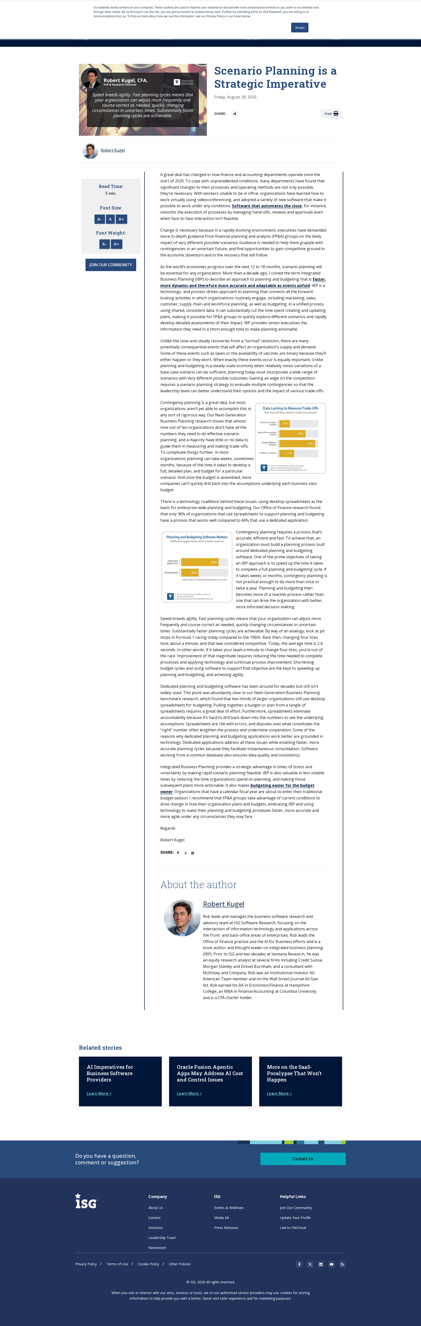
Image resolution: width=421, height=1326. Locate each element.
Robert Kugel (223, 903)
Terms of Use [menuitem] (117, 1264)
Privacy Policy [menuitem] (86, 1264)
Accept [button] (299, 27)
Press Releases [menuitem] (226, 1227)
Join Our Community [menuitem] (296, 1207)
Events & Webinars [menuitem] (229, 1207)
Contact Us (303, 1158)
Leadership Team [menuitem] (162, 1237)
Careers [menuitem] (154, 1217)
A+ (121, 219)
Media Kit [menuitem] (221, 1217)
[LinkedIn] (193, 852)
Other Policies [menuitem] (180, 1264)
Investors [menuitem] (155, 1227)
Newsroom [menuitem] (157, 1247)
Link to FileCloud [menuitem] (293, 1227)
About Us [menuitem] (155, 1207)
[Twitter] (186, 852)
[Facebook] (179, 852)
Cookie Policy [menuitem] (148, 1264)
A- (99, 219)
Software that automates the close (267, 205)
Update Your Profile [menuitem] (295, 1217)
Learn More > (99, 1093)
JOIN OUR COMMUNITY (111, 264)
